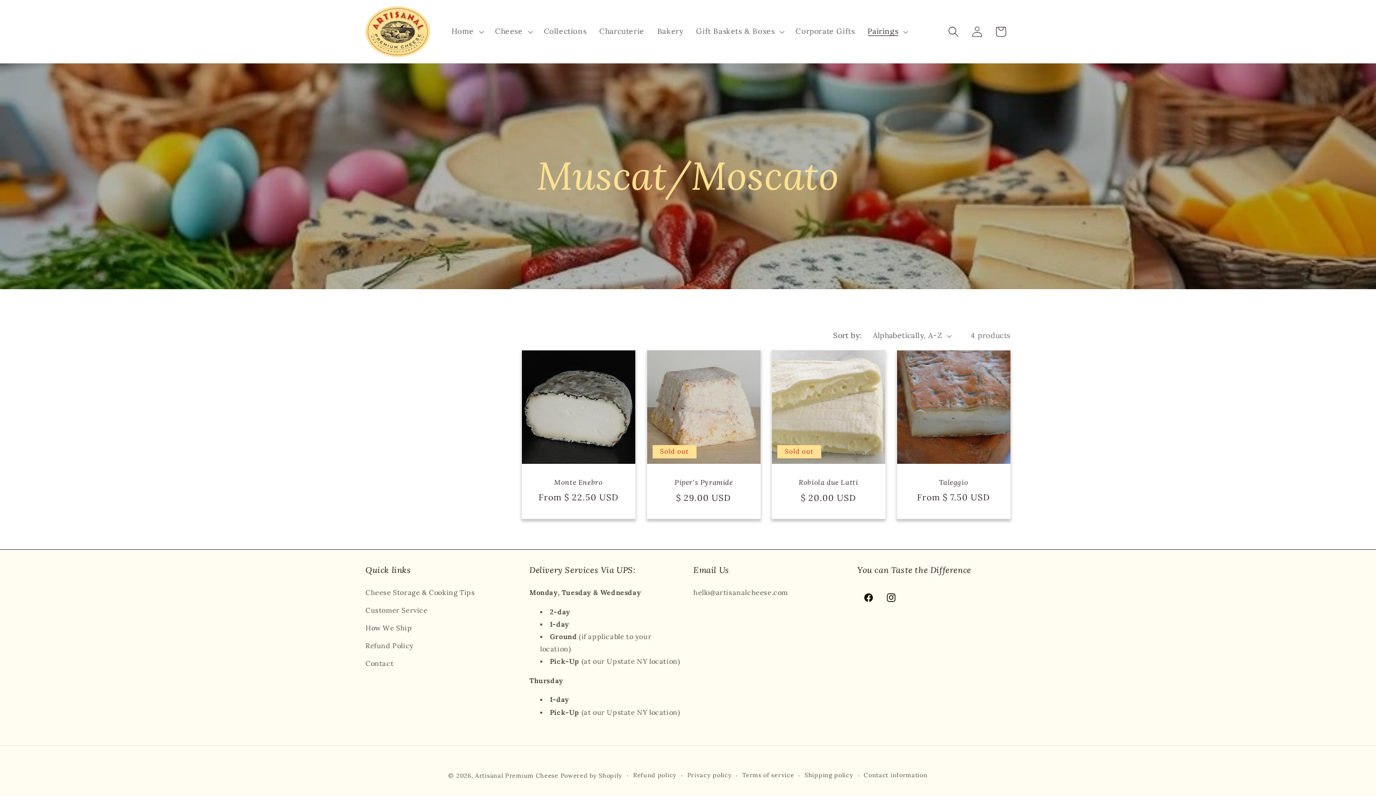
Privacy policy (709, 775)
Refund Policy (390, 645)
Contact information (895, 775)
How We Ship (389, 628)
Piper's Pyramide (703, 482)
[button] (467, 31)
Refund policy (655, 775)
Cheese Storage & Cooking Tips (420, 592)
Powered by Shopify (592, 775)
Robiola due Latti (828, 482)
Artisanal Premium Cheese (516, 775)
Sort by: (847, 335)
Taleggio (953, 482)
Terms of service (768, 775)
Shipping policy (829, 775)
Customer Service (397, 610)
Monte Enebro (578, 482)
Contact (379, 663)
